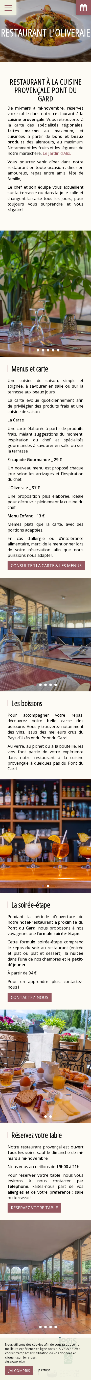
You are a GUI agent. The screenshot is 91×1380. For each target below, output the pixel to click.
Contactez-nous (29, 997)
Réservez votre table (34, 1208)
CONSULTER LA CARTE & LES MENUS (46, 565)
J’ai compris (19, 1370)
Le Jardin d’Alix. (57, 153)
